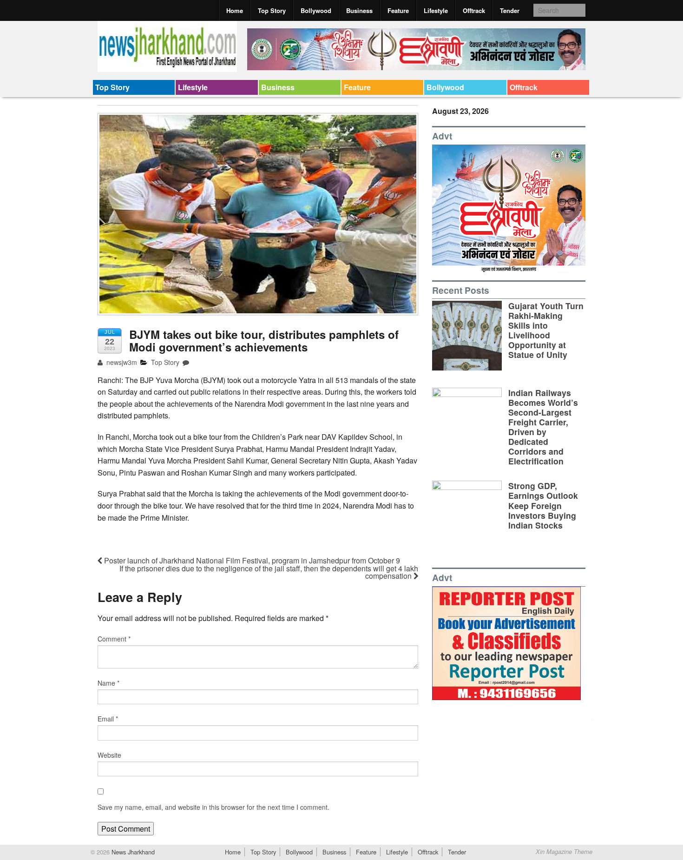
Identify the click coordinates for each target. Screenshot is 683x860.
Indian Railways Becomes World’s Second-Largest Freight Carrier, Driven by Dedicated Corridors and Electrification (543, 427)
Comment (114, 638)
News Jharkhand (132, 851)
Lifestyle (436, 10)
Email (108, 718)
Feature (398, 10)
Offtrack (474, 10)
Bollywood (316, 10)
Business (359, 10)
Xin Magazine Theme (564, 851)
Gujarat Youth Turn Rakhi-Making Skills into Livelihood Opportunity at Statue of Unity (546, 330)
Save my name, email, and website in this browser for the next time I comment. (213, 807)
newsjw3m (121, 362)
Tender (509, 10)
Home (234, 10)
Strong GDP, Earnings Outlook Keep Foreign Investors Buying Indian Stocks (543, 505)
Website (109, 755)
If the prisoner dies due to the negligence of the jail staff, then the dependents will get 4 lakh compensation (268, 572)
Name (108, 683)
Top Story (272, 10)
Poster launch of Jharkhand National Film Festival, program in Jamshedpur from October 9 (251, 560)
